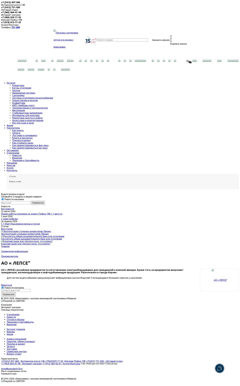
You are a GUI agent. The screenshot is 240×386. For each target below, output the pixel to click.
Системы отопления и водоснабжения (32, 98)
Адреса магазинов (16, 339)
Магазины (12, 163)
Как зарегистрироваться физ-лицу (30, 145)
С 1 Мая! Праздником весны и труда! (20, 224)
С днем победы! (9, 219)
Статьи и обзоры (15, 319)
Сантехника (18, 95)
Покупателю (13, 128)
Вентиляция (18, 110)
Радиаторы (18, 85)
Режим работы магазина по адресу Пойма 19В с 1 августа (31, 214)
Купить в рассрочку (22, 138)
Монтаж (11, 165)
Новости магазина (14, 199)
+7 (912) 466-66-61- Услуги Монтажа (61, 363)
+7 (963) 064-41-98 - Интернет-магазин (21, 363)
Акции (10, 125)
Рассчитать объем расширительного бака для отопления (31, 239)
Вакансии (17, 158)
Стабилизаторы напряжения (27, 113)
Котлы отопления (21, 88)
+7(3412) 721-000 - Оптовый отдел (104, 361)
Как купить (18, 130)
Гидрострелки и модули (25, 100)
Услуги (10, 168)
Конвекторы (18, 103)
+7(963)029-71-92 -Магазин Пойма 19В (65, 361)
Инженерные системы (23, 93)
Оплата (16, 133)
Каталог (11, 83)
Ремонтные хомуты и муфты (27, 118)
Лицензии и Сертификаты (25, 160)
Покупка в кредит (21, 140)
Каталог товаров (16, 329)
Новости (16, 155)
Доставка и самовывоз (24, 135)
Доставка (12, 349)
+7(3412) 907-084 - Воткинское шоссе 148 (23, 361)
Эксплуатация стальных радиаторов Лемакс (25, 234)
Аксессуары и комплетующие (27, 120)
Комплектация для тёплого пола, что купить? (25, 244)
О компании (13, 153)
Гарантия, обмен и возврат (21, 341)
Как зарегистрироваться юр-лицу (30, 148)
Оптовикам (13, 150)
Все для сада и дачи (23, 123)
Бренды (11, 331)
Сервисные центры (17, 351)
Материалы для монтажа (26, 115)
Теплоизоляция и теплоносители (30, 108)
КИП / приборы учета (23, 105)
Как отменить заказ (22, 143)
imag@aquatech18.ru (12, 368)
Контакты (12, 170)
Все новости (7, 209)
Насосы (16, 90)
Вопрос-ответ (14, 354)
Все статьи (6, 229)
